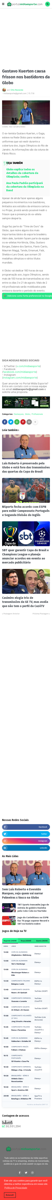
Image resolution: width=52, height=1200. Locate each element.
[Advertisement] (26, 39)
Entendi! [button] (10, 1195)
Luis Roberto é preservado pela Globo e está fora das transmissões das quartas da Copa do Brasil (26, 467)
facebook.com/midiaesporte (19, 371)
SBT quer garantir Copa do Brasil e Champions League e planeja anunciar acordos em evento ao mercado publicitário (25, 556)
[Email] (29, 422)
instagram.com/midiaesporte (20, 377)
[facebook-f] (19, 1172)
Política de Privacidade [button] (15, 1188)
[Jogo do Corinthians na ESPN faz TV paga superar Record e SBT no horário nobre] (9, 920)
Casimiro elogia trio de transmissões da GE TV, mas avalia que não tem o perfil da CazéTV (25, 602)
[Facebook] (4, 422)
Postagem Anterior (11, 613)
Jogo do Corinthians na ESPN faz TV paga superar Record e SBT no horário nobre (33, 920)
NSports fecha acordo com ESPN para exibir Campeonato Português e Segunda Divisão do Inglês (26, 511)
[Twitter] (10, 422)
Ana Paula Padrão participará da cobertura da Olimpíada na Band (25, 186)
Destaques (19, 414)
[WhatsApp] (17, 422)
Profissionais (37, 414)
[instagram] (32, 1172)
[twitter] (26, 1172)
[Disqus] (26, 650)
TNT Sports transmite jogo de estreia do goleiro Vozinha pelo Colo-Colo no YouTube (33, 907)
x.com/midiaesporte (28, 366)
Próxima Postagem (41, 613)
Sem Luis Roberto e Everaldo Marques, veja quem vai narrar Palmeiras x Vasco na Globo (22, 893)
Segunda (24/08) (10, 941)
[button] (3, 4)
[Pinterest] (23, 422)
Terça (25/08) (26, 941)
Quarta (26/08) (42, 941)
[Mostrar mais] (35, 422)
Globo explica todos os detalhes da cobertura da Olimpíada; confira (22, 173)
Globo (27, 414)
